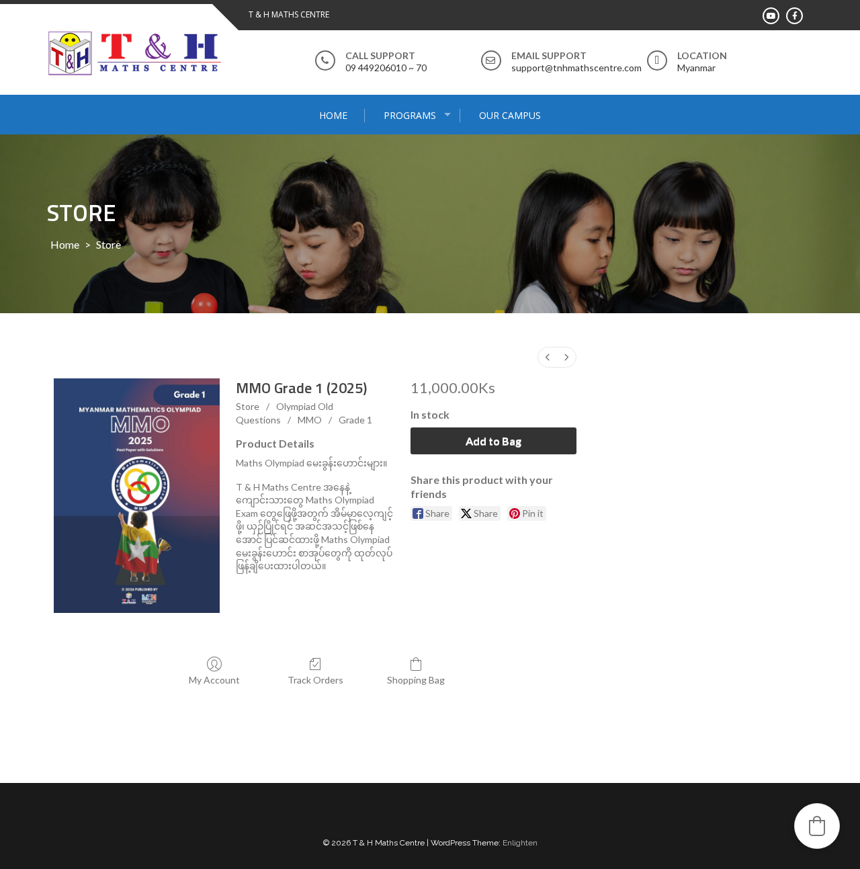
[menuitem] (547, 357)
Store (247, 406)
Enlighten (520, 842)
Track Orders (315, 680)
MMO (310, 419)
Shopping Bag (416, 680)
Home (333, 115)
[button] (817, 826)
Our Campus (510, 115)
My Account (214, 680)
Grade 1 (355, 419)
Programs (410, 115)
